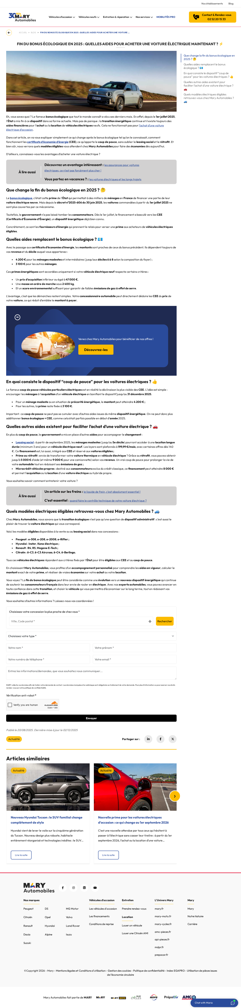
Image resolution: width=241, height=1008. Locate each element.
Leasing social (25, 442)
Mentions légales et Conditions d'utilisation (81, 970)
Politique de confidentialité (148, 970)
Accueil (23, 32)
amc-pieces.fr (163, 931)
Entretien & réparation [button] (116, 17)
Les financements (99, 916)
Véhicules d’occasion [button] (60, 17)
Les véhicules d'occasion (103, 908)
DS (46, 908)
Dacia (26, 934)
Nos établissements (212, 3)
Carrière (192, 924)
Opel (47, 917)
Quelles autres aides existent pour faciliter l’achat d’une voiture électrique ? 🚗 (208, 85)
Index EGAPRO (176, 970)
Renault (28, 925)
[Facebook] (160, 739)
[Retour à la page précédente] (9, 33)
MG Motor (72, 908)
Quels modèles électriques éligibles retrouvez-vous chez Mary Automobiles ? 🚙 (209, 98)
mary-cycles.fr (163, 924)
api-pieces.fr (162, 939)
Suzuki (27, 943)
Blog (230, 3)
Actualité (14, 739)
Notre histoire (195, 916)
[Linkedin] (148, 739)
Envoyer (91, 718)
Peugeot (28, 908)
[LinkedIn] (84, 888)
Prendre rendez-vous (134, 908)
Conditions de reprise (101, 924)
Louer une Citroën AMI (135, 933)
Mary (191, 908)
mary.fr (159, 908)
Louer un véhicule (132, 925)
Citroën (27, 917)
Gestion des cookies (119, 970)
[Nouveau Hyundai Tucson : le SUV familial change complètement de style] (48, 787)
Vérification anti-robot (20, 695)
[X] (173, 739)
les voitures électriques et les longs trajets (115, 179)
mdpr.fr (159, 947)
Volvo (69, 917)
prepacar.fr (161, 954)
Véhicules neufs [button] (87, 17)
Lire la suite (21, 855)
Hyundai (50, 925)
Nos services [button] (143, 17)
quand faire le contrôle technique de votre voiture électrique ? (108, 500)
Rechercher (164, 621)
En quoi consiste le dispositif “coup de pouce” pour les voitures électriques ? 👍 (208, 74)
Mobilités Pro (165, 17)
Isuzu (69, 934)
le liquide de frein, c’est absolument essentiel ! (112, 491)
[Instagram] (73, 888)
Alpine (48, 934)
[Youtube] (95, 888)
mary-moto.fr (163, 916)
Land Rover (73, 925)
